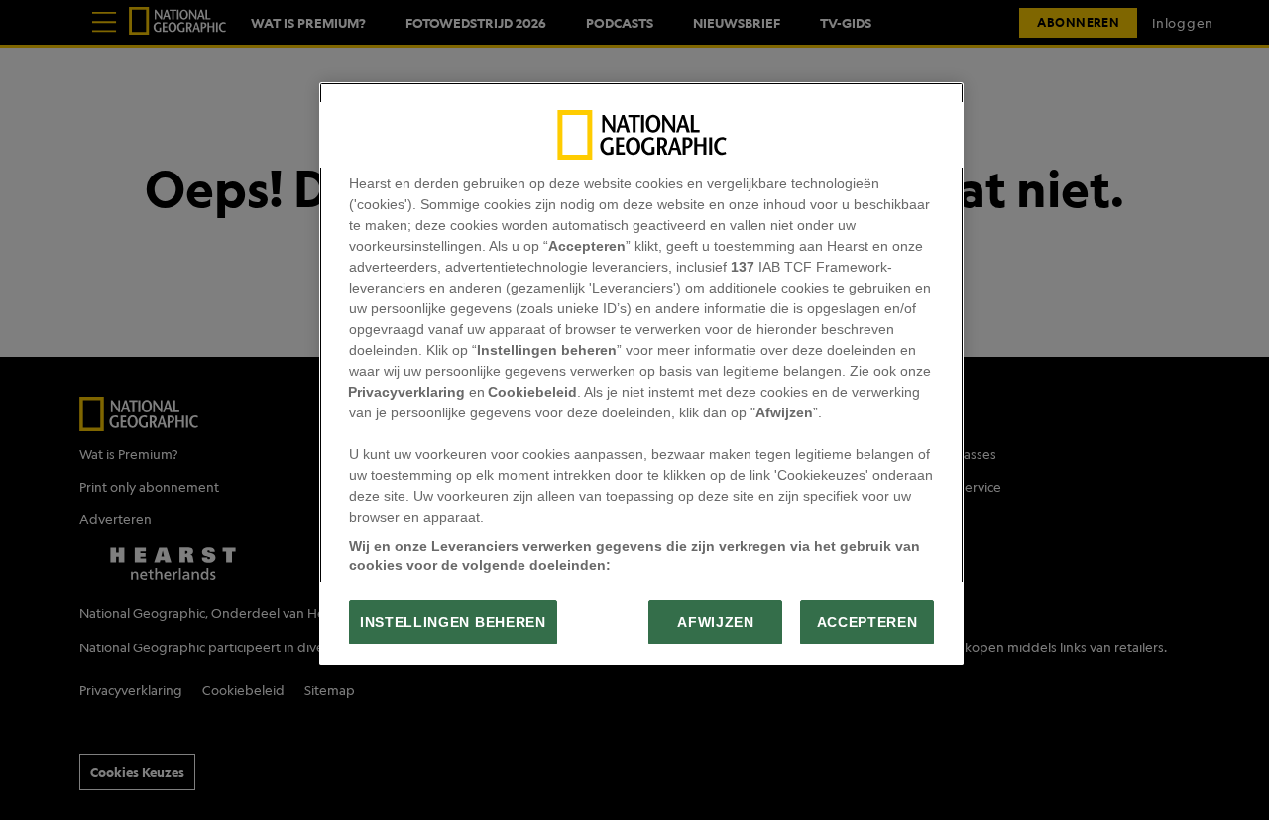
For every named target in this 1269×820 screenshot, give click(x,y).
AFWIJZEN (715, 622)
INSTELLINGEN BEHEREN (453, 622)
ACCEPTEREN (867, 622)
